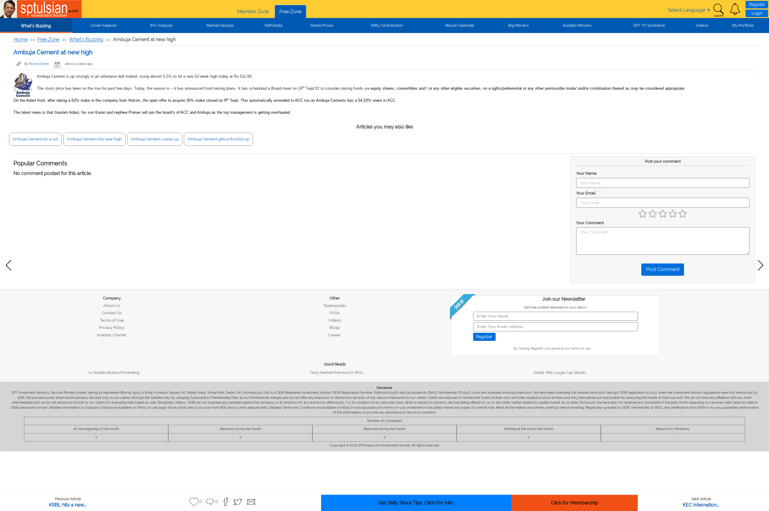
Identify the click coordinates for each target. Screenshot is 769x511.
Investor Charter (111, 335)
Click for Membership (574, 503)
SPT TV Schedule (649, 25)
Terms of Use (112, 320)
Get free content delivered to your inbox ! (555, 307)
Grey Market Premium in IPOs (336, 372)
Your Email (586, 193)
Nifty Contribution (387, 25)
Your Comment (590, 223)
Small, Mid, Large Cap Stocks (559, 372)
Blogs (335, 327)
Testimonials (334, 305)
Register (757, 4)
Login (757, 13)
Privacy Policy (111, 327)
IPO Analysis (161, 25)
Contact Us (112, 313)
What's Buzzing (36, 25)
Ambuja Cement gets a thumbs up (218, 139)
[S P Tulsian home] (9, 9)
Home (21, 39)
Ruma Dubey (39, 64)
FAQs (334, 313)
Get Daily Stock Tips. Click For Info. (416, 503)
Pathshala (273, 25)
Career (334, 335)
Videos (702, 25)
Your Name (586, 173)
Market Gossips (220, 25)
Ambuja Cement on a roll (35, 139)
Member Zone (253, 11)
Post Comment (662, 269)
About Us (111, 305)
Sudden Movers (577, 25)
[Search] (719, 10)
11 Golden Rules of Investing (113, 372)
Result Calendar (459, 25)
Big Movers (518, 25)
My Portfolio (743, 25)
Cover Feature (103, 25)
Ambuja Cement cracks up (155, 139)
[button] (735, 9)
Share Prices (321, 25)
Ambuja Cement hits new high (94, 139)
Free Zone (290, 11)
